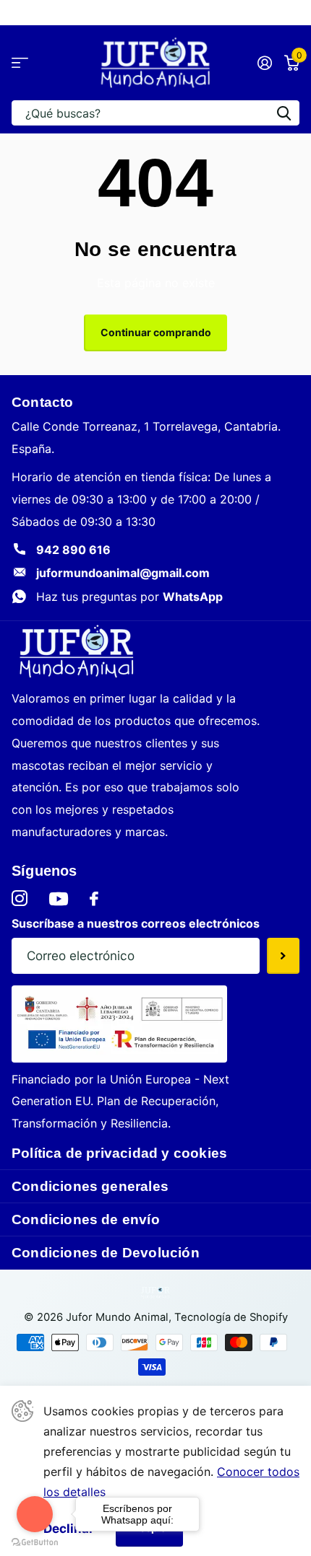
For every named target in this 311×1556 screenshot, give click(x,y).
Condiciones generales (90, 1186)
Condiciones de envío (86, 1219)
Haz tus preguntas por (129, 596)
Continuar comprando (156, 332)
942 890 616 (73, 549)
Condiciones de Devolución (106, 1252)
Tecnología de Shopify (231, 1317)
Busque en (283, 113)
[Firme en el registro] (264, 62)
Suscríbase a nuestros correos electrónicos (136, 923)
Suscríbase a (283, 956)
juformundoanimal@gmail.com (123, 573)
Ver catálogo (20, 63)
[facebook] (94, 899)
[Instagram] (19, 899)
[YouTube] (58, 898)
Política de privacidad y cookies (119, 1153)
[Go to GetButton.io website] (35, 1541)
